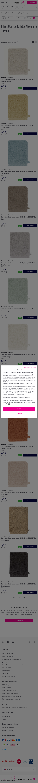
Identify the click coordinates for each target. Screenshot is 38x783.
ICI (9, 403)
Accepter (19, 408)
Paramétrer (19, 413)
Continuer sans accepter (30, 367)
